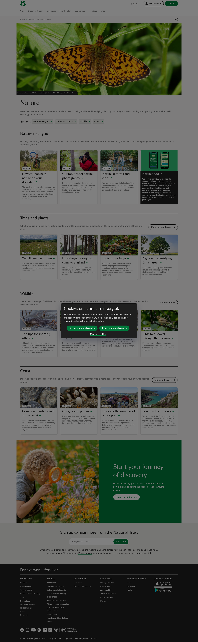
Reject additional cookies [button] (114, 328)
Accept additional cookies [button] (82, 328)
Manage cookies (98, 334)
